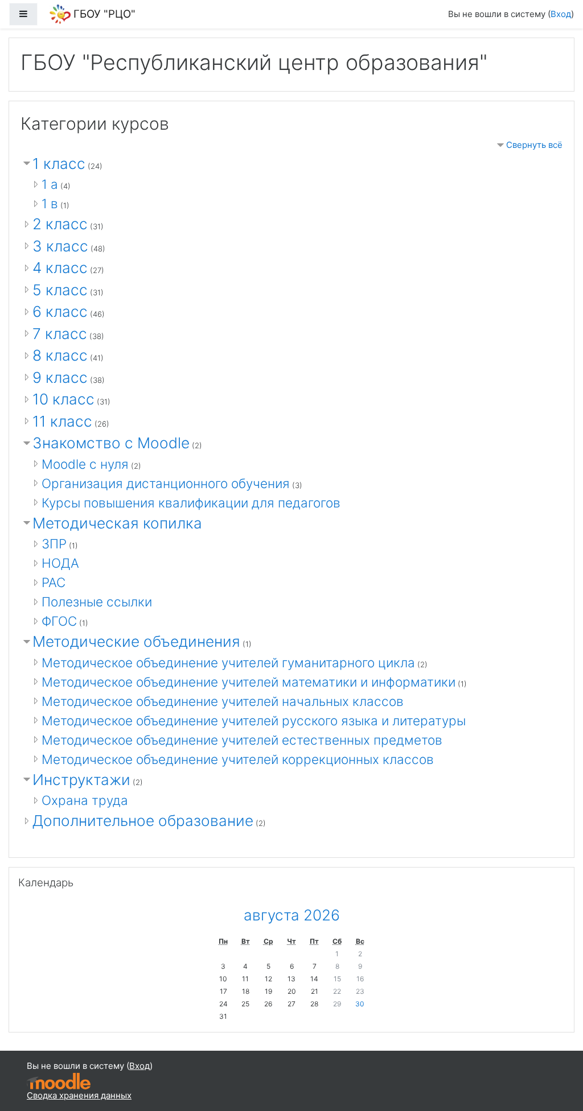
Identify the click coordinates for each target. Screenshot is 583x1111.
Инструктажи (81, 779)
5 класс (60, 290)
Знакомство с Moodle (111, 443)
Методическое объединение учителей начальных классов (223, 701)
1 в (50, 203)
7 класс (59, 333)
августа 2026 (292, 915)
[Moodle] (59, 1080)
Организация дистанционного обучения (166, 483)
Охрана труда (85, 800)
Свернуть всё (534, 144)
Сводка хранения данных (79, 1095)
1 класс (58, 163)
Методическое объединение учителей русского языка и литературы (254, 720)
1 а (50, 184)
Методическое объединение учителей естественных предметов (242, 739)
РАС (53, 582)
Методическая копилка (117, 523)
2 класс (60, 224)
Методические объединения (136, 641)
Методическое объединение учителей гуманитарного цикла (228, 662)
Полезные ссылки (97, 601)
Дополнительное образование (142, 820)
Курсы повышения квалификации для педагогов (191, 502)
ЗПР (54, 543)
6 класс (60, 311)
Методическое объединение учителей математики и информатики (248, 681)
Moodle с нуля (85, 464)
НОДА (60, 563)
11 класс (62, 421)
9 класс (60, 377)
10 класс (63, 399)
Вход (561, 14)
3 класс (60, 246)
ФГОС (59, 621)
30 (359, 1004)
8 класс (60, 355)
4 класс (60, 267)
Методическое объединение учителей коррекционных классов (238, 759)
